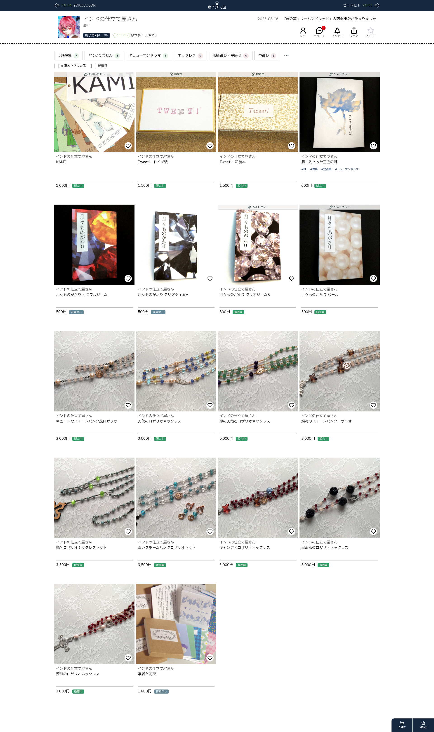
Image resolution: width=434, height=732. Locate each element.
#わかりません (103, 55)
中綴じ (266, 55)
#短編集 (67, 55)
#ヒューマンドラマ (148, 55)
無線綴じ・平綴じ (229, 55)
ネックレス (189, 55)
